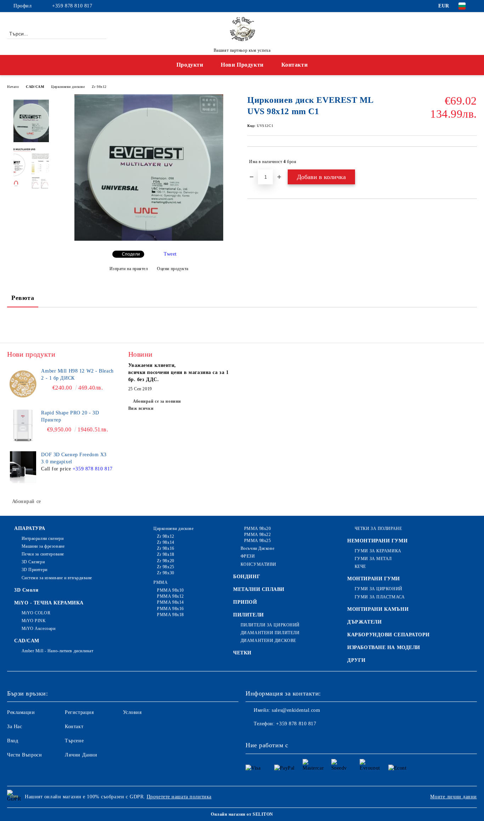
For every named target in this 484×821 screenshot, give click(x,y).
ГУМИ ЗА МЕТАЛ (373, 558)
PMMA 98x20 (257, 528)
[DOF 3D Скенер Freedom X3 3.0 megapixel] (23, 467)
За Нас (14, 726)
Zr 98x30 (165, 572)
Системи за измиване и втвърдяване (57, 577)
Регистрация (79, 712)
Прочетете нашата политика (179, 796)
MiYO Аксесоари (38, 628)
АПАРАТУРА (29, 528)
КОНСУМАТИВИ (258, 564)
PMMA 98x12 (170, 596)
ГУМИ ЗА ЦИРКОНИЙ (379, 588)
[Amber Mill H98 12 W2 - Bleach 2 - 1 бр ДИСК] (23, 384)
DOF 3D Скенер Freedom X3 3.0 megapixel (73, 458)
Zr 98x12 (99, 87)
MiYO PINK (34, 620)
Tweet (170, 254)
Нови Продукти (242, 65)
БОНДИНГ (246, 576)
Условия (132, 712)
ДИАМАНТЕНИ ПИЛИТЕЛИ (270, 632)
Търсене (74, 740)
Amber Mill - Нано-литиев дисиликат (58, 650)
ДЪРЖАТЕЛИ (364, 622)
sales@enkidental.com (296, 710)
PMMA (160, 582)
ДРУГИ (356, 660)
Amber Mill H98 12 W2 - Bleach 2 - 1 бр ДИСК (77, 374)
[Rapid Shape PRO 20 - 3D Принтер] (23, 425)
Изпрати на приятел (128, 268)
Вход (12, 740)
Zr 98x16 (165, 548)
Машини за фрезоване (43, 546)
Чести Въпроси (24, 755)
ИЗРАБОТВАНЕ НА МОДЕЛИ (383, 647)
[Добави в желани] (472, 161)
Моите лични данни (453, 796)
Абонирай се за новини (157, 401)
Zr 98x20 (165, 560)
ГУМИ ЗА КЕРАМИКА (378, 550)
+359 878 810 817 (72, 6)
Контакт (74, 726)
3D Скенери (33, 561)
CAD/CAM (35, 87)
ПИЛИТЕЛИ (248, 615)
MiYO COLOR (36, 612)
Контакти (294, 65)
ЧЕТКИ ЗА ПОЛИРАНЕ (378, 528)
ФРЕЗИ (248, 556)
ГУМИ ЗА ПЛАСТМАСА (380, 596)
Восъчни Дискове (257, 548)
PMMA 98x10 (170, 590)
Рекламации (21, 712)
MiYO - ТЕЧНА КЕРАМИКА (49, 602)
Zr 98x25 (165, 566)
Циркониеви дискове (68, 87)
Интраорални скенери (42, 538)
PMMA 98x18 (170, 614)
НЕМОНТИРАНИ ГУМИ (377, 540)
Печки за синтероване (43, 554)
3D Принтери (34, 569)
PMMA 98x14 (170, 602)
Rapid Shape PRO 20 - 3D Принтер (70, 416)
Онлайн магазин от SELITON (242, 814)
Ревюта (22, 297)
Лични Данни (81, 755)
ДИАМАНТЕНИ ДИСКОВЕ (268, 640)
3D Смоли (26, 590)
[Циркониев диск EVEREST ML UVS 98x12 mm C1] (148, 239)
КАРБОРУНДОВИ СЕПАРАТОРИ (388, 634)
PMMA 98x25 (257, 540)
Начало (13, 87)
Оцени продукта (172, 268)
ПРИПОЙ (245, 602)
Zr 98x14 (165, 542)
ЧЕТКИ (242, 652)
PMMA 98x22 (257, 534)
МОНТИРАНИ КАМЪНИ (378, 609)
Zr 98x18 (165, 554)
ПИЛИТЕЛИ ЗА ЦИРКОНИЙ (270, 624)
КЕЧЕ (360, 566)
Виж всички (141, 408)
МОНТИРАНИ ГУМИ (373, 578)
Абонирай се (26, 501)
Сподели (131, 254)
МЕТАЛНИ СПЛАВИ (259, 589)
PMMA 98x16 (170, 608)
